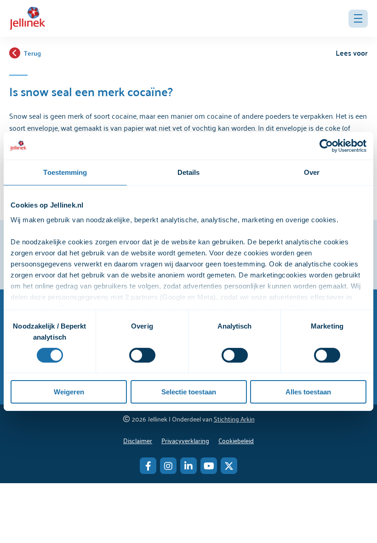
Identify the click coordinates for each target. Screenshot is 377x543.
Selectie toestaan (188, 392)
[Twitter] (229, 465)
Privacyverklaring (185, 440)
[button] (358, 19)
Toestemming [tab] (65, 172)
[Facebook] (148, 465)
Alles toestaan (308, 392)
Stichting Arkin (234, 418)
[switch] (142, 355)
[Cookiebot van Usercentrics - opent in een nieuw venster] (326, 146)
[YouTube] (208, 465)
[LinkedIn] (188, 465)
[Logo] (28, 18)
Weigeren (69, 392)
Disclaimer (137, 440)
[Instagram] (168, 465)
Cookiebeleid (236, 440)
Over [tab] (312, 172)
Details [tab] (188, 172)
